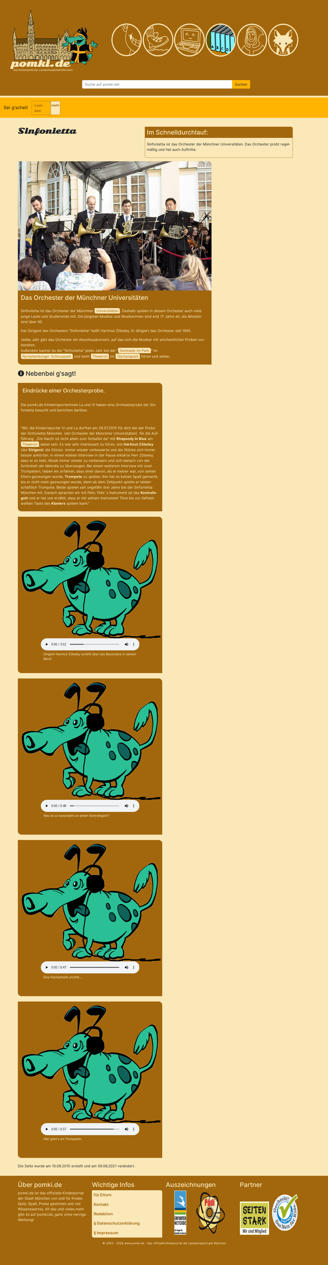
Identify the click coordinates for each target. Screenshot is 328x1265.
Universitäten (107, 311)
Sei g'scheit (16, 107)
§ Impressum (106, 1232)
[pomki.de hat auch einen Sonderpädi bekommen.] (210, 1213)
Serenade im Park (134, 350)
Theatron (100, 356)
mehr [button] (55, 105)
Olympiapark (128, 356)
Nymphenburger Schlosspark (46, 356)
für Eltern (103, 1194)
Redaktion (103, 1213)
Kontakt (101, 1204)
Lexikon (39, 108)
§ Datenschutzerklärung (117, 1223)
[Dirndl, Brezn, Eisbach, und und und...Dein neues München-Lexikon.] (220, 40)
